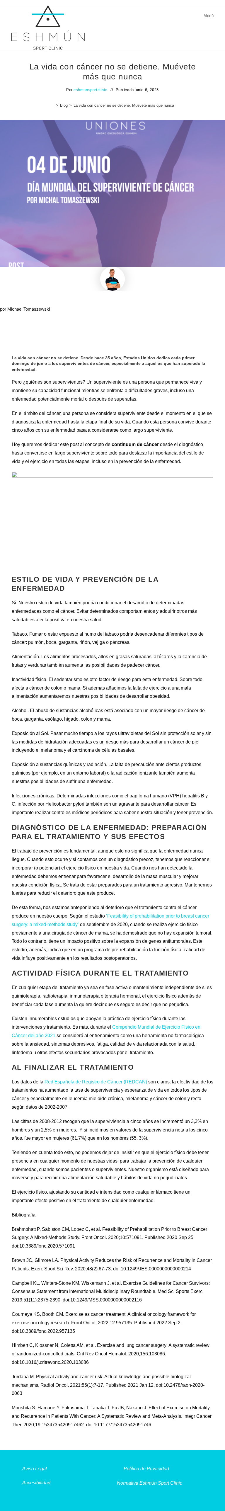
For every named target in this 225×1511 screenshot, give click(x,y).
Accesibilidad (36, 1482)
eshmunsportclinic (90, 90)
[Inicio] (52, 105)
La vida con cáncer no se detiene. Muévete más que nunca (124, 105)
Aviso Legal (34, 1468)
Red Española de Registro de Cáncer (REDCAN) (96, 1081)
